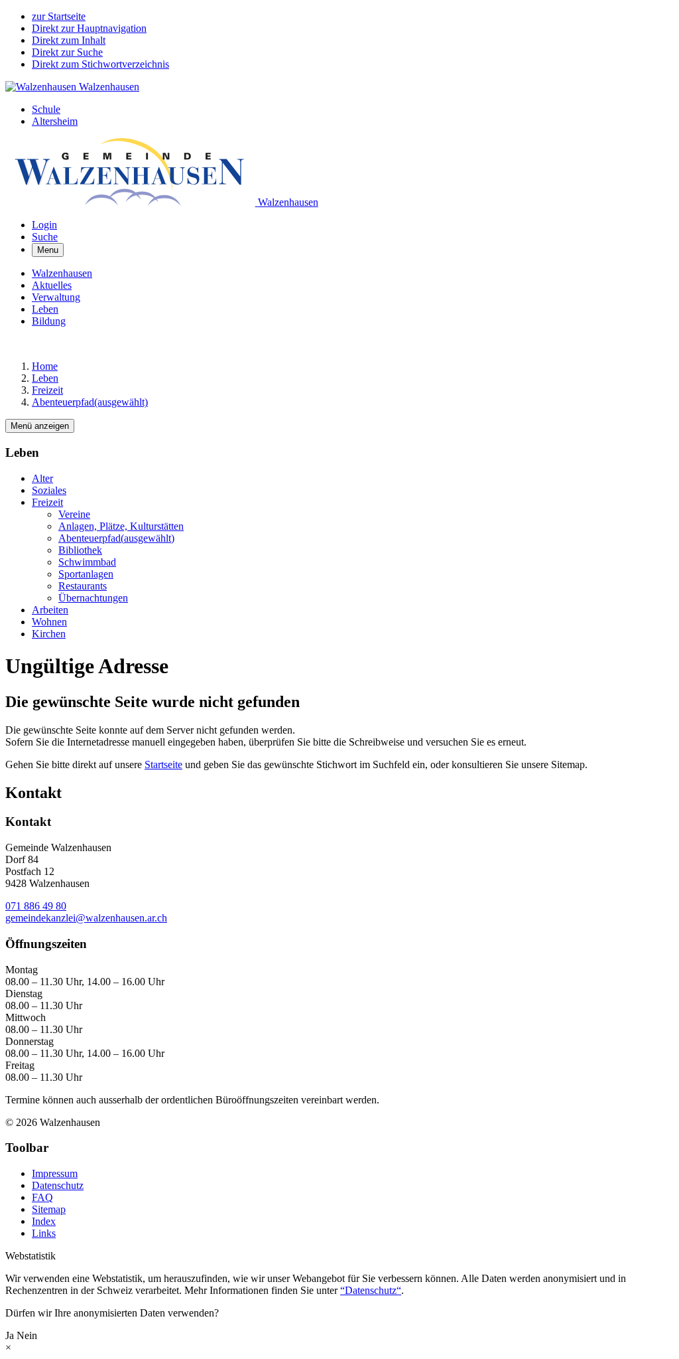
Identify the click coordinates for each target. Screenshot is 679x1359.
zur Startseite (59, 16)
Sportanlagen (85, 574)
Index (44, 1221)
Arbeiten (50, 609)
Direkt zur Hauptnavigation (89, 28)
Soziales (49, 490)
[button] (45, 236)
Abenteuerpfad (116, 538)
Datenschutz (58, 1185)
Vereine (74, 514)
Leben (45, 309)
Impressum (55, 1173)
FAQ (42, 1197)
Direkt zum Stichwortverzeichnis (100, 64)
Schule (46, 109)
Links (44, 1233)
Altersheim (55, 121)
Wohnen (49, 621)
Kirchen (49, 633)
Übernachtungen (93, 597)
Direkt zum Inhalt (68, 40)
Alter (42, 478)
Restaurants (82, 586)
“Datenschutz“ (370, 1290)
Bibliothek (80, 550)
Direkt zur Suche (67, 52)
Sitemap (49, 1209)
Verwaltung (56, 297)
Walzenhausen (62, 273)
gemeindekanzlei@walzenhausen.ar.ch (86, 917)
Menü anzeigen (40, 426)
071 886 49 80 (35, 906)
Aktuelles (52, 285)
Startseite (163, 764)
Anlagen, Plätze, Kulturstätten (121, 526)
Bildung (49, 321)
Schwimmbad (87, 562)
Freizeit (47, 502)
